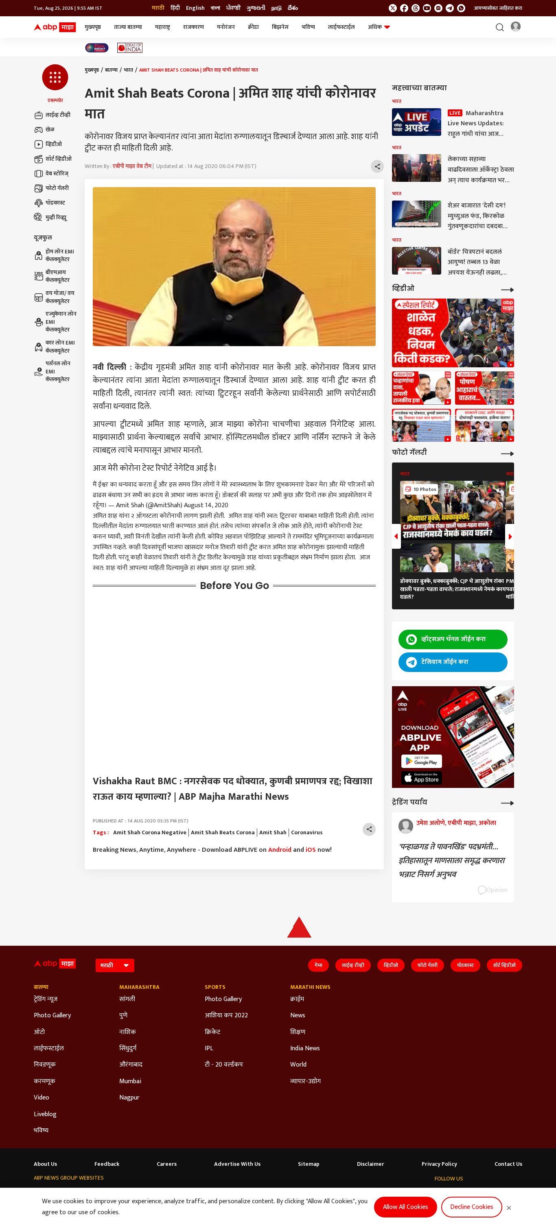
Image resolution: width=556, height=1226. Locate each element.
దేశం (293, 8)
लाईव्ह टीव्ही (58, 115)
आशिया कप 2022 (226, 1015)
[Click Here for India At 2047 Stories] (97, 48)
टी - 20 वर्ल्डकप (224, 1064)
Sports (215, 987)
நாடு (276, 8)
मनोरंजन (226, 27)
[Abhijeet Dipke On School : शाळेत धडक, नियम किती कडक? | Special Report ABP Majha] (453, 333)
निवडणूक (45, 1064)
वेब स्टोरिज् (57, 173)
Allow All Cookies (405, 1207)
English (195, 8)
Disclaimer (370, 1164)
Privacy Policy (439, 1164)
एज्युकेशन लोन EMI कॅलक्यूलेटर (61, 322)
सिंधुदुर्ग (127, 1048)
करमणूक (44, 1081)
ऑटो (39, 1032)
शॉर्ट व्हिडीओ (59, 159)
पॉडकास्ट (55, 202)
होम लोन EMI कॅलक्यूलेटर (60, 256)
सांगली (127, 999)
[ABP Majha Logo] (55, 27)
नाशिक (127, 1032)
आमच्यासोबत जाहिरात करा (498, 8)
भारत (128, 70)
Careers (167, 1164)
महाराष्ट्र (162, 27)
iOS (311, 849)
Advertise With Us (237, 1164)
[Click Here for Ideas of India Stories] (130, 48)
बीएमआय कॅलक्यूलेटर (58, 276)
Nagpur (129, 1097)
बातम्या (111, 70)
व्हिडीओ (54, 144)
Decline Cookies (471, 1207)
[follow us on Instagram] (438, 8)
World (298, 1064)
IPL (209, 1048)
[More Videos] (507, 289)
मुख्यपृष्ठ (93, 27)
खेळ (50, 129)
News (297, 1015)
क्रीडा (253, 27)
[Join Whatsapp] (461, 8)
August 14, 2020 (206, 505)
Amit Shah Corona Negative (149, 833)
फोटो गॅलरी (57, 188)
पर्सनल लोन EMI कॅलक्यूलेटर (58, 372)
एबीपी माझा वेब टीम (132, 166)
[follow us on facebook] (404, 8)
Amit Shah (273, 833)
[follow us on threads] (415, 8)
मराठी (158, 8)
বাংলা (215, 8)
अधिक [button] (375, 27)
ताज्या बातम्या (128, 27)
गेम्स (318, 965)
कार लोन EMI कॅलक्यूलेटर (60, 347)
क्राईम (297, 999)
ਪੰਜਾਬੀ (233, 8)
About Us (45, 1164)
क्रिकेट (212, 1032)
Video (41, 1097)
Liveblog (45, 1114)
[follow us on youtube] (427, 8)
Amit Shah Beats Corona (223, 833)
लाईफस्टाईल (341, 27)
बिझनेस (280, 27)
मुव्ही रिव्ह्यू (56, 217)
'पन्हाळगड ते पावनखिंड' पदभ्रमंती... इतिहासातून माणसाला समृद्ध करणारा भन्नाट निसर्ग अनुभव (451, 860)
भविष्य (308, 27)
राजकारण (193, 27)
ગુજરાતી (256, 8)
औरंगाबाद (130, 1064)
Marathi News (310, 987)
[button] (55, 84)
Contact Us (508, 1164)
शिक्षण (297, 1032)
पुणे (123, 1015)
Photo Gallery (52, 1015)
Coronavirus (307, 833)
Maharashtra (139, 987)
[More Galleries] (507, 453)
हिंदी (175, 8)
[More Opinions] (507, 802)
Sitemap (309, 1164)
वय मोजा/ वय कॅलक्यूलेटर (60, 297)
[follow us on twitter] (393, 8)
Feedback (106, 1164)
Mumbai (130, 1081)
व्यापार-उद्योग (305, 1081)
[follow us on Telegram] (450, 8)
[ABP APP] (421, 761)
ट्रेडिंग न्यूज (45, 999)
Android (279, 849)
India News (305, 1048)
